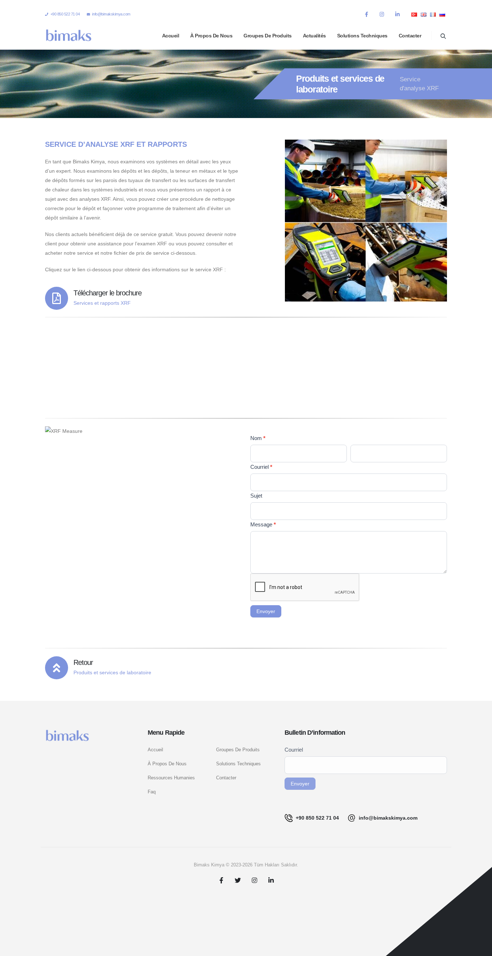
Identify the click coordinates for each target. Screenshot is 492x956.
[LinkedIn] (397, 14)
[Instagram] (382, 14)
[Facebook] (366, 14)
